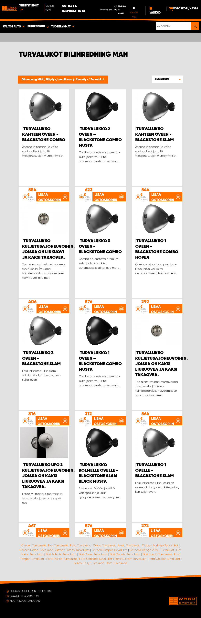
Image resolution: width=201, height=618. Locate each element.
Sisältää (122, 6)
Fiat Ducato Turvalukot (125, 554)
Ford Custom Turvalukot (130, 559)
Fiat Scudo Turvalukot (157, 554)
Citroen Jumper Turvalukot (109, 550)
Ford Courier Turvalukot (164, 559)
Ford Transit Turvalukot (61, 559)
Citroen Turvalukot (33, 545)
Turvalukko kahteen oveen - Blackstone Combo (43, 134)
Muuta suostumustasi (25, 600)
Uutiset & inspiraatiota (73, 9)
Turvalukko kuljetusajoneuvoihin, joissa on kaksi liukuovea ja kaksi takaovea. (161, 364)
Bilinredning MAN (33, 79)
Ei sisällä (121, 11)
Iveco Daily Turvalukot (89, 563)
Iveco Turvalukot (129, 545)
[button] (167, 79)
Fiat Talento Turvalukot (61, 554)
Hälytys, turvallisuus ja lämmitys (67, 79)
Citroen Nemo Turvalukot (36, 550)
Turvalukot (97, 79)
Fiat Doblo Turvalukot (93, 554)
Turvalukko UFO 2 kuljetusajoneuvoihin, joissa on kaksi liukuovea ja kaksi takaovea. (48, 476)
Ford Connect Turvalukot (95, 559)
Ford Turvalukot (80, 545)
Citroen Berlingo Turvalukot (160, 545)
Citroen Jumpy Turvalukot (72, 550)
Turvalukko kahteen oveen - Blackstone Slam (154, 134)
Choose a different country (30, 591)
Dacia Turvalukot (104, 545)
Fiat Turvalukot (58, 545)
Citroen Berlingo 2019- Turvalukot (152, 550)
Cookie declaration (24, 595)
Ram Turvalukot (116, 563)
